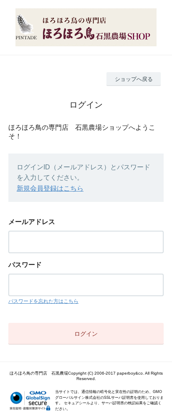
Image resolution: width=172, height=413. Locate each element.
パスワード (25, 264)
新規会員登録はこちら (50, 188)
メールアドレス (31, 221)
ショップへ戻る (134, 79)
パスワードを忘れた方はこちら (43, 301)
